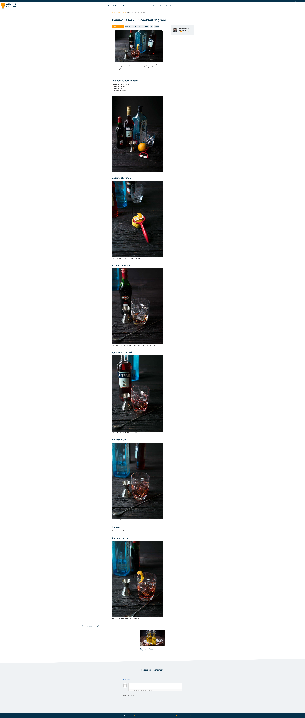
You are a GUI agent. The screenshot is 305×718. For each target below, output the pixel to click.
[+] (152, 690)
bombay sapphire (130, 26)
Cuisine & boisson (122, 12)
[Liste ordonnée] (139, 690)
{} (149, 690)
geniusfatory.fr (179, 715)
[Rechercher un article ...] (301, 5)
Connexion (127, 679)
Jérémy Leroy (131, 715)
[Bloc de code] (145, 690)
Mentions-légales (188, 715)
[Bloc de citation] (143, 690)
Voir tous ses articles (184, 32)
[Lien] (148, 690)
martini (157, 26)
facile (146, 26)
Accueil (114, 12)
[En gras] (130, 690)
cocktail (140, 26)
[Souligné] (134, 690)
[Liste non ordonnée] (141, 690)
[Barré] (137, 690)
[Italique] (132, 690)
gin (151, 26)
